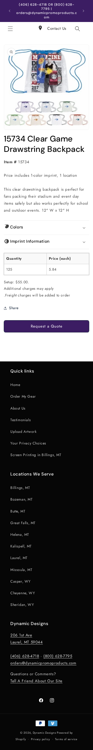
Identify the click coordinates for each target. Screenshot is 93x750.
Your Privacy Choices (28, 443)
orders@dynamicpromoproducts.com (43, 663)
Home (15, 384)
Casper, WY (20, 581)
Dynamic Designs (44, 733)
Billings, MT (20, 487)
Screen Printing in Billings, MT (35, 454)
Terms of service (66, 739)
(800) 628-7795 (57, 656)
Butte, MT (17, 511)
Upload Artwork (23, 431)
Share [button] (14, 307)
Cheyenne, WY (22, 593)
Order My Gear (23, 396)
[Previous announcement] (9, 11)
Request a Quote (47, 326)
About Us (18, 408)
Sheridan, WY (22, 604)
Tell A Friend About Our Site (36, 681)
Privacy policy (40, 739)
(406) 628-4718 (24, 656)
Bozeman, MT (21, 499)
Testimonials (20, 419)
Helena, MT (19, 534)
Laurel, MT (19, 557)
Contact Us (56, 28)
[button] (10, 28)
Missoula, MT (21, 569)
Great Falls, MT (23, 522)
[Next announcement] (83, 11)
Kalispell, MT (21, 546)
